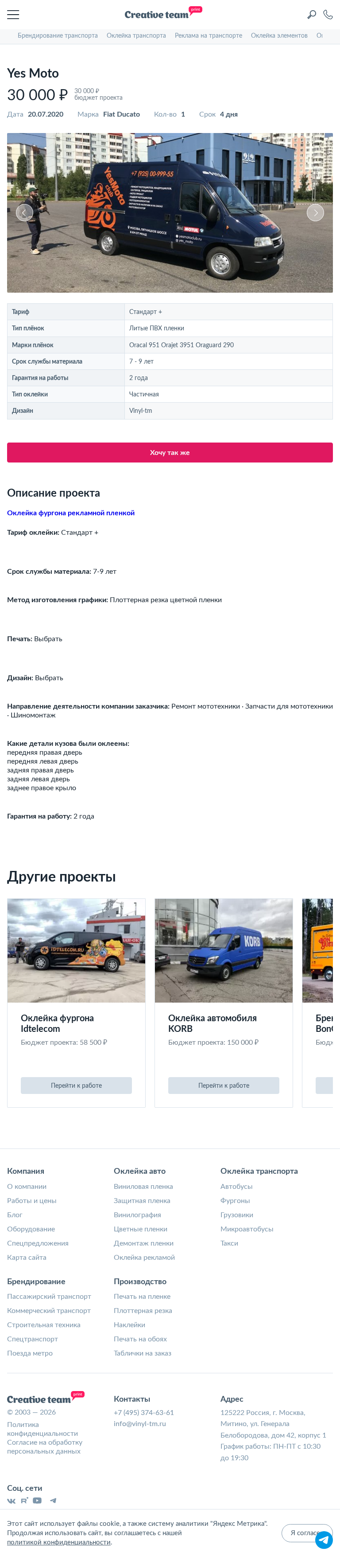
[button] (24, 212)
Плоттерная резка (143, 1310)
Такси (229, 1243)
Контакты (132, 1399)
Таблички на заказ (142, 1353)
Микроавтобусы (247, 1229)
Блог (15, 1215)
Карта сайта (26, 1257)
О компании (26, 1186)
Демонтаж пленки (144, 1243)
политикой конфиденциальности (59, 1542)
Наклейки (129, 1325)
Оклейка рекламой (144, 1257)
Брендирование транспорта (58, 36)
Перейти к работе (76, 1086)
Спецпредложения (38, 1243)
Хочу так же (170, 452)
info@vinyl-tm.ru (140, 1423)
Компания (25, 1172)
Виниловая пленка (143, 1186)
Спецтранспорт (32, 1339)
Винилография (137, 1215)
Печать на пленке (142, 1296)
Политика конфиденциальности (42, 1429)
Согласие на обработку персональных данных (44, 1447)
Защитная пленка (142, 1200)
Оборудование (31, 1229)
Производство (140, 1282)
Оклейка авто (140, 1172)
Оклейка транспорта (136, 36)
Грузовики (236, 1215)
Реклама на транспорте (208, 36)
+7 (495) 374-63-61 (144, 1412)
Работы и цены (32, 1200)
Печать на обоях (140, 1339)
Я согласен (307, 1533)
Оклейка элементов (279, 36)
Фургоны (235, 1200)
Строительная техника (44, 1325)
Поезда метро (30, 1353)
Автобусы (236, 1186)
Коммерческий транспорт (49, 1310)
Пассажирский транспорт (49, 1296)
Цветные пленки (140, 1229)
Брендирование (36, 1282)
